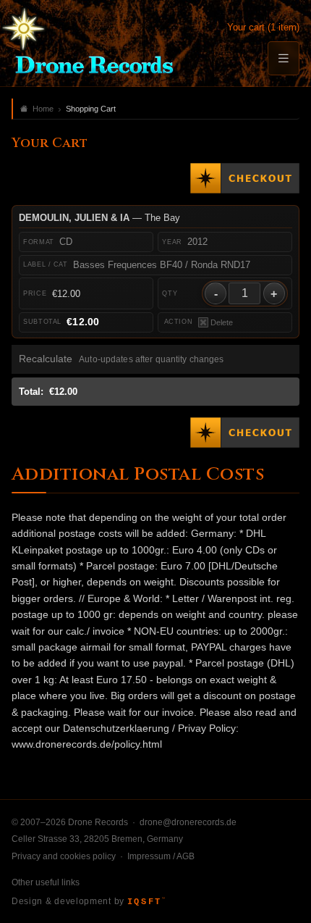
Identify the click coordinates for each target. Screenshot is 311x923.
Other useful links (46, 882)
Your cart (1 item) (263, 27)
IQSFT (146, 902)
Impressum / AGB (161, 856)
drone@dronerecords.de (188, 822)
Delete (221, 322)
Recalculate (45, 359)
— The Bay (99, 217)
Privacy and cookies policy (64, 856)
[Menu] (283, 58)
